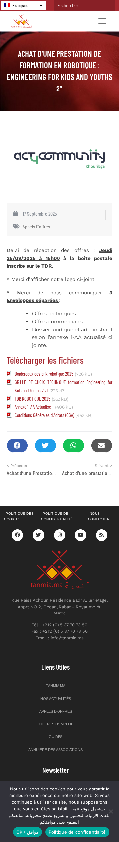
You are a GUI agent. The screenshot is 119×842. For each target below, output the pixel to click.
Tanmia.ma (55, 686)
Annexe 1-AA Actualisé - (34, 407)
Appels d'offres (36, 226)
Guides (55, 737)
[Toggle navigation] (102, 21)
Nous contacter (99, 516)
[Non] (110, 811)
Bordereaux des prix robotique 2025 (44, 374)
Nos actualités (55, 699)
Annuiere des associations (55, 750)
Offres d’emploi (55, 724)
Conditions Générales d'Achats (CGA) (44, 415)
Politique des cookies (19, 516)
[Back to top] (91, 821)
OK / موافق (27, 832)
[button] (17, 446)
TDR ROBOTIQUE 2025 (32, 399)
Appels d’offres (55, 711)
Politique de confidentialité (57, 516)
